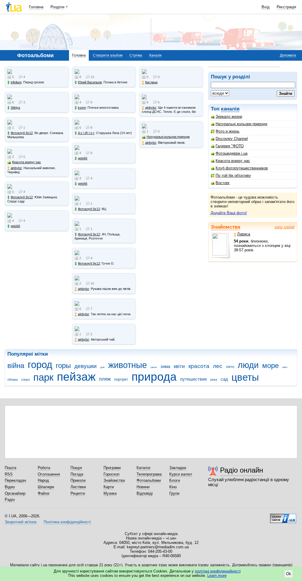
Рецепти (77, 493)
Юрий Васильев (90, 82)
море (270, 365)
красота (198, 366)
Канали (155, 55)
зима (165, 366)
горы (63, 365)
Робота (44, 468)
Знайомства (225, 227)
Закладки (177, 468)
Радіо (10, 499)
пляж (105, 379)
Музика (110, 493)
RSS (9, 474)
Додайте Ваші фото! (229, 213)
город (40, 364)
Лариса (243, 234)
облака (12, 379)
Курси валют (180, 474)
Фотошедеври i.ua (231, 153)
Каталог (144, 468)
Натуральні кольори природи (241, 124)
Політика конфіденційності (67, 522)
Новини (143, 487)
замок (153, 367)
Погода (76, 474)
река (213, 379)
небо (284, 367)
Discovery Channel (232, 138)
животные (127, 365)
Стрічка (135, 55)
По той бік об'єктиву (233, 175)
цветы (245, 377)
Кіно (173, 487)
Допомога (288, 55)
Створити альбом (107, 55)
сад (224, 379)
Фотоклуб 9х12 (22, 133)
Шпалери (46, 487)
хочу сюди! (285, 227)
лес (217, 366)
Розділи (57, 7)
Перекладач (15, 480)
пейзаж (76, 376)
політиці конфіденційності (218, 571)
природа (154, 376)
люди (248, 365)
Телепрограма (149, 474)
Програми (112, 468)
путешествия (193, 379)
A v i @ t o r (86, 133)
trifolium (16, 82)
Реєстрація (286, 7)
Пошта (10, 468)
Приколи (78, 480)
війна (15, 365)
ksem (82, 107)
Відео (10, 487)
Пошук (76, 468)
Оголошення (49, 474)
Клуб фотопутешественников (242, 168)
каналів (230, 109)
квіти (179, 366)
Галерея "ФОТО (230, 146)
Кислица (151, 82)
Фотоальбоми (149, 480)
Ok (288, 574)
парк (43, 377)
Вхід (266, 7)
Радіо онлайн (241, 470)
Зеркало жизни (229, 116)
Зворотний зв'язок (21, 522)
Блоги (174, 480)
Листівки (78, 487)
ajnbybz (16, 168)
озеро (25, 379)
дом (102, 367)
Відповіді (145, 493)
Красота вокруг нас (233, 161)
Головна (36, 7)
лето (230, 366)
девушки (85, 366)
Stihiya (15, 107)
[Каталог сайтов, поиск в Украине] (283, 516)
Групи (174, 493)
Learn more (216, 575)
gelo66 (15, 226)
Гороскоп (111, 474)
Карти (109, 487)
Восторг (223, 183)
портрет (121, 379)
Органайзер (15, 493)
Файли (43, 493)
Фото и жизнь (227, 131)
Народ (43, 480)
